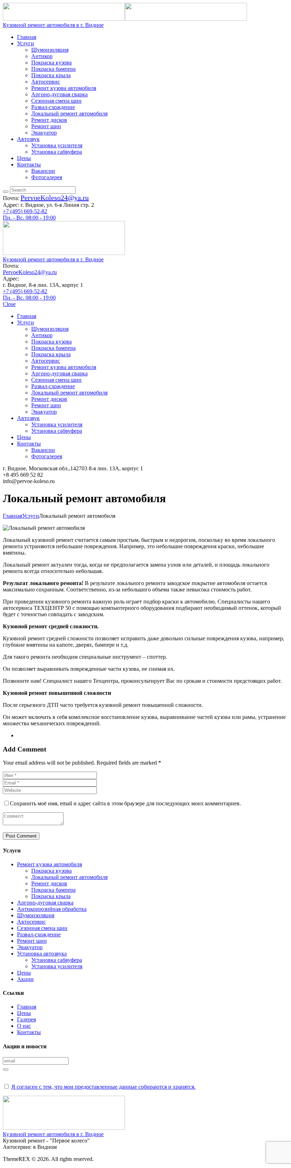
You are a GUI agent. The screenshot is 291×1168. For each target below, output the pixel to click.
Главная (12, 516)
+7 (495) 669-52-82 (25, 211)
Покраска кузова (51, 871)
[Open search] (6, 192)
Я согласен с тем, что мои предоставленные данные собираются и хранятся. (103, 1087)
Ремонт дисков (49, 883)
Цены (24, 973)
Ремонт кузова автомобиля (49, 864)
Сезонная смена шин (42, 928)
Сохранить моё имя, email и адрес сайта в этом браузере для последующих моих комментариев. (125, 803)
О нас (24, 1026)
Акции (25, 979)
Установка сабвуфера (56, 960)
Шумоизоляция (35, 915)
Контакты (29, 1032)
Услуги (30, 516)
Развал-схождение (39, 934)
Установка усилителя (56, 966)
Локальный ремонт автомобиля (69, 877)
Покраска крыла (51, 896)
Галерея (26, 1019)
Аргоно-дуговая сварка (45, 903)
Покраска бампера (53, 890)
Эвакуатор (30, 947)
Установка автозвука (42, 954)
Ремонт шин (32, 941)
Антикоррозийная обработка (52, 909)
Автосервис (31, 922)
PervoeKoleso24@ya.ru (55, 198)
